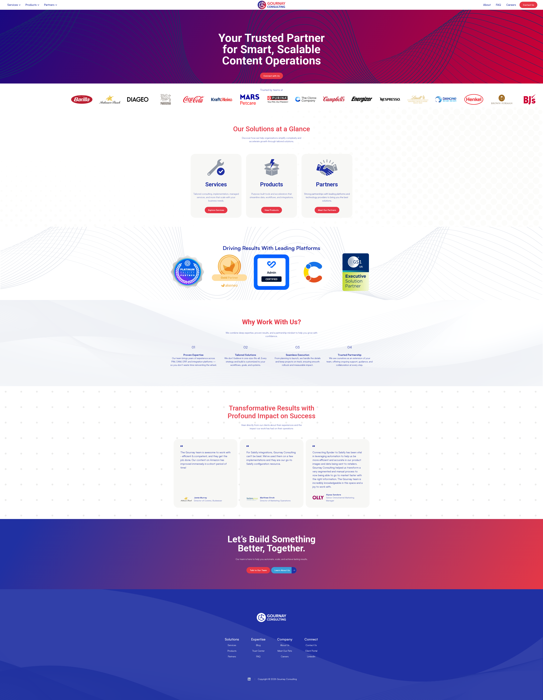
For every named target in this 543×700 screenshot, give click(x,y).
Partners (232, 656)
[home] (271, 5)
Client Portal (311, 650)
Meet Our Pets (284, 650)
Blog (258, 645)
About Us (284, 645)
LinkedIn (311, 656)
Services (232, 645)
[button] (15, 5)
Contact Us (311, 645)
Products (231, 650)
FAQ (258, 656)
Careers (285, 656)
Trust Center (258, 650)
